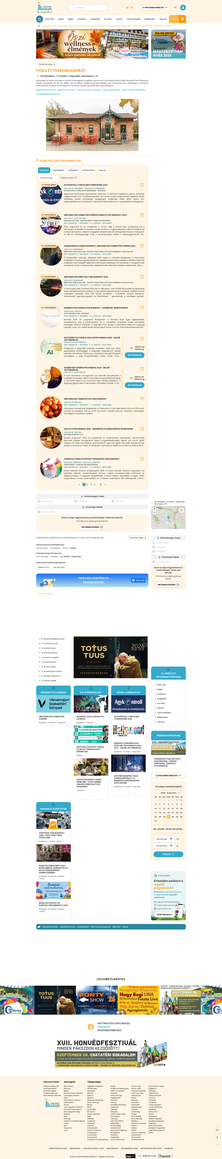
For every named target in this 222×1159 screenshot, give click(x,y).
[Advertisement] (92, 616)
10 (100, 484)
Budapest (50, 76)
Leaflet (183, 528)
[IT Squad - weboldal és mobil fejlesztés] (165, 1156)
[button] (168, 517)
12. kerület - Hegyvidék (68, 76)
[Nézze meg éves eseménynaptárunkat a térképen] (182, 19)
